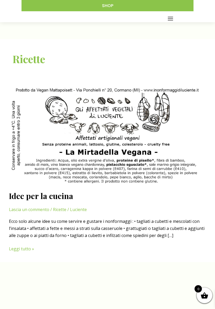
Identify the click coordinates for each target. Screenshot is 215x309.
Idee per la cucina (41, 196)
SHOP (107, 6)
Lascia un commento (29, 209)
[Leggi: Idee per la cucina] (107, 135)
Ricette (59, 209)
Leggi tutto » (21, 249)
